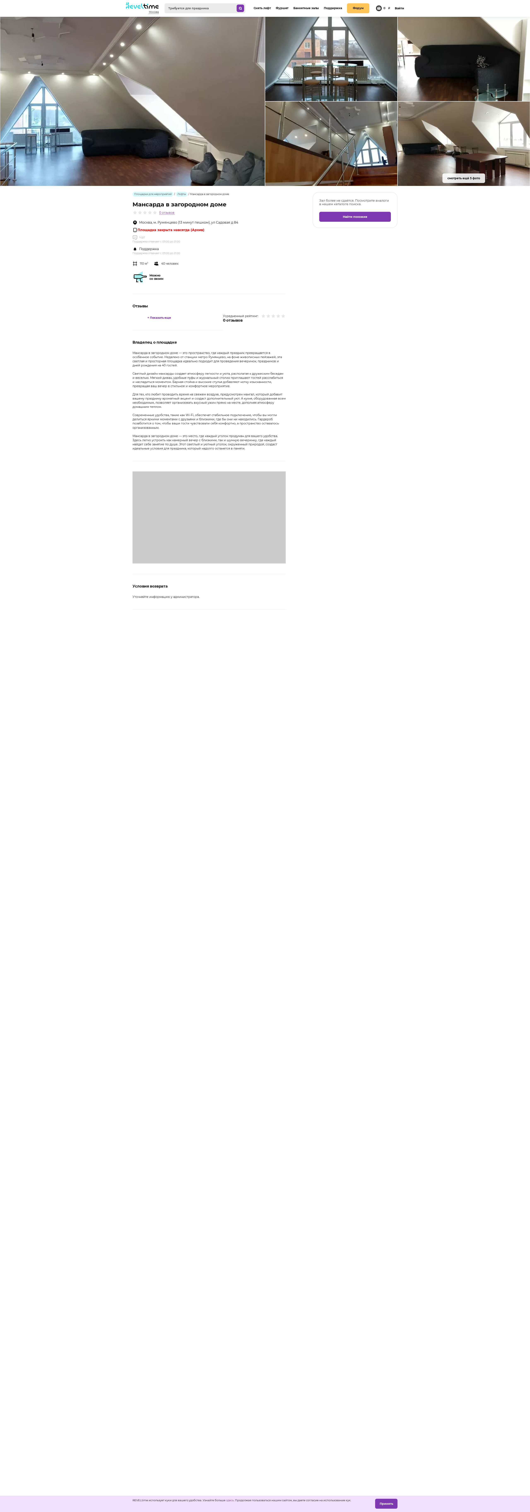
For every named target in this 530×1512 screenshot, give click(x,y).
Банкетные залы (306, 8)
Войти (399, 8)
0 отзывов (167, 212)
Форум (358, 8)
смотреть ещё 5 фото (463, 178)
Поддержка (333, 8)
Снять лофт (262, 8)
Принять (386, 1504)
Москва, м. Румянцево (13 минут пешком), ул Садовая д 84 (188, 222)
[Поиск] (240, 8)
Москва (154, 11)
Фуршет (282, 8)
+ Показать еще (159, 318)
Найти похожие (355, 217)
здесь (230, 1500)
